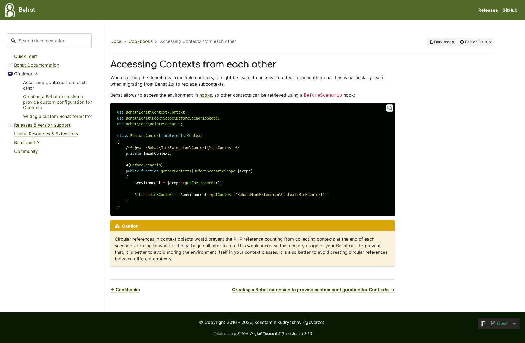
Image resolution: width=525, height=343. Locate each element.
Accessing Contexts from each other (55, 85)
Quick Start (26, 56)
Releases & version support (42, 125)
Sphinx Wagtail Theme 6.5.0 (261, 334)
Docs (115, 41)
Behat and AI (27, 142)
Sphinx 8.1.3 (302, 334)
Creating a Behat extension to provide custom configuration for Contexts (57, 102)
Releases (488, 10)
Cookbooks (26, 73)
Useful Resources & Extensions (46, 133)
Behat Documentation (36, 65)
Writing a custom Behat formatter (57, 116)
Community (26, 151)
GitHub (509, 10)
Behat (27, 10)
